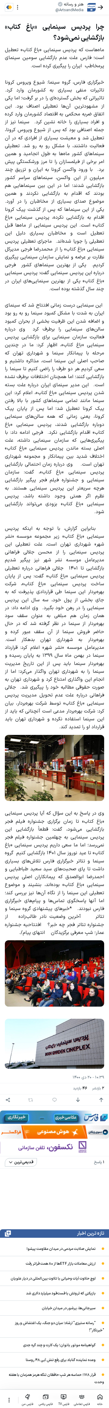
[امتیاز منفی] (78, 1100)
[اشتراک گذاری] (8, 1100)
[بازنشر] (30, 1100)
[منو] (18, 7)
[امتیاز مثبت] (101, 1100)
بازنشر (98, 1088)
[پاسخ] (54, 1100)
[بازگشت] (100, 7)
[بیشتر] (9, 1400)
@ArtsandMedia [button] (69, 10)
